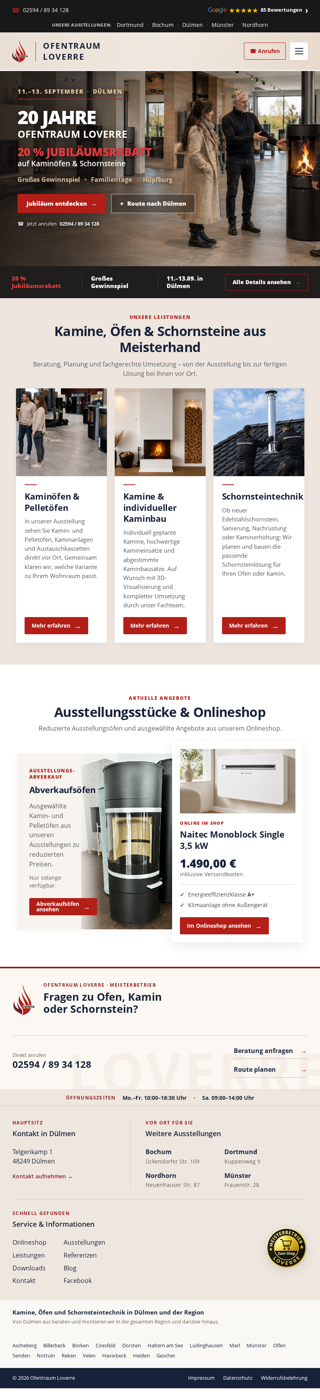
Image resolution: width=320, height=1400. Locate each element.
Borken (80, 1345)
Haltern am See (165, 1345)
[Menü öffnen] (299, 51)
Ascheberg (24, 1345)
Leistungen (28, 1255)
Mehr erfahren (51, 625)
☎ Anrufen (265, 51)
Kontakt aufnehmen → (42, 1176)
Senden (21, 1355)
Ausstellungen (84, 1242)
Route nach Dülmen (153, 203)
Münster (223, 24)
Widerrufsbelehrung (284, 1377)
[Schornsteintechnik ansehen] (258, 432)
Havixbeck (114, 1355)
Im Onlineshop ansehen (219, 925)
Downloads (29, 1268)
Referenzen (80, 1255)
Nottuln (46, 1355)
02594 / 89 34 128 (40, 9)
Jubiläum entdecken (62, 203)
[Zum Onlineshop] (286, 1248)
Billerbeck (54, 1345)
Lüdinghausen (206, 1345)
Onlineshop (29, 1242)
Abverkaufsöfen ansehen (57, 906)
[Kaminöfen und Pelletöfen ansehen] (61, 432)
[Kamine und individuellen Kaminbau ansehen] (160, 432)
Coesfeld (106, 1345)
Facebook (78, 1280)
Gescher (165, 1355)
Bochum (163, 24)
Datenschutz (237, 1377)
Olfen (279, 1345)
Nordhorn (255, 24)
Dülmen (192, 24)
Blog (70, 1268)
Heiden (141, 1355)
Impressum (201, 1377)
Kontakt (24, 1280)
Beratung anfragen (270, 1050)
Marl (234, 1345)
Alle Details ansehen (267, 282)
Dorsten (131, 1345)
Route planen (270, 1069)
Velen (89, 1355)
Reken (69, 1355)
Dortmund (130, 24)
